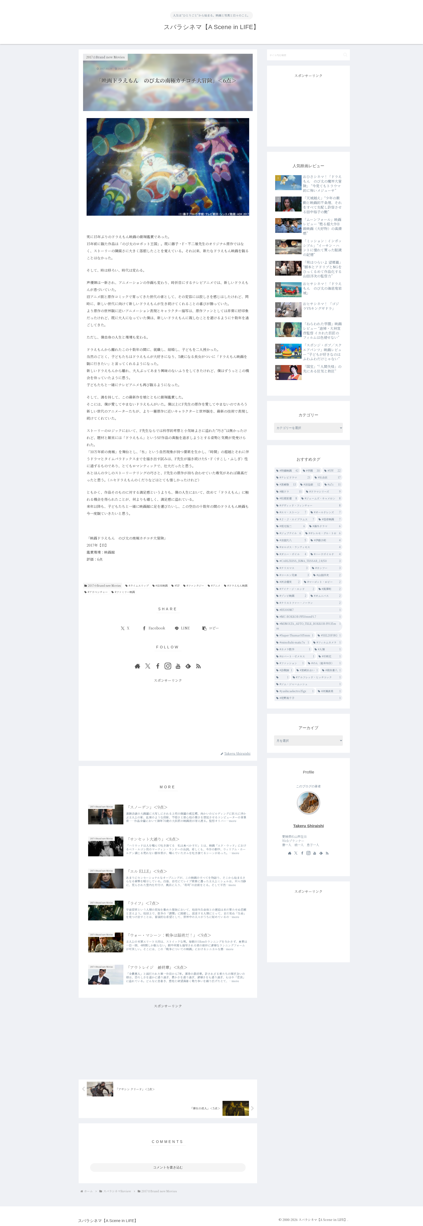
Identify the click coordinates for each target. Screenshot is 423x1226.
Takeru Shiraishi (308, 826)
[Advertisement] (168, 715)
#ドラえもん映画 (237, 585)
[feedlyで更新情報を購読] (188, 666)
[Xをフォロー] (147, 666)
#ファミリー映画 (125, 592)
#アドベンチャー (98, 592)
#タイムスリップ (139, 585)
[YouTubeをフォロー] (178, 666)
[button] (210, 628)
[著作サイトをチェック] (137, 666)
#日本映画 (162, 585)
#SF (177, 585)
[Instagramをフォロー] (167, 666)
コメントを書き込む (168, 1167)
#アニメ (215, 585)
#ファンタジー (195, 585)
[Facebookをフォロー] (157, 666)
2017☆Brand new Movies (104, 585)
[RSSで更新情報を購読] (198, 666)
